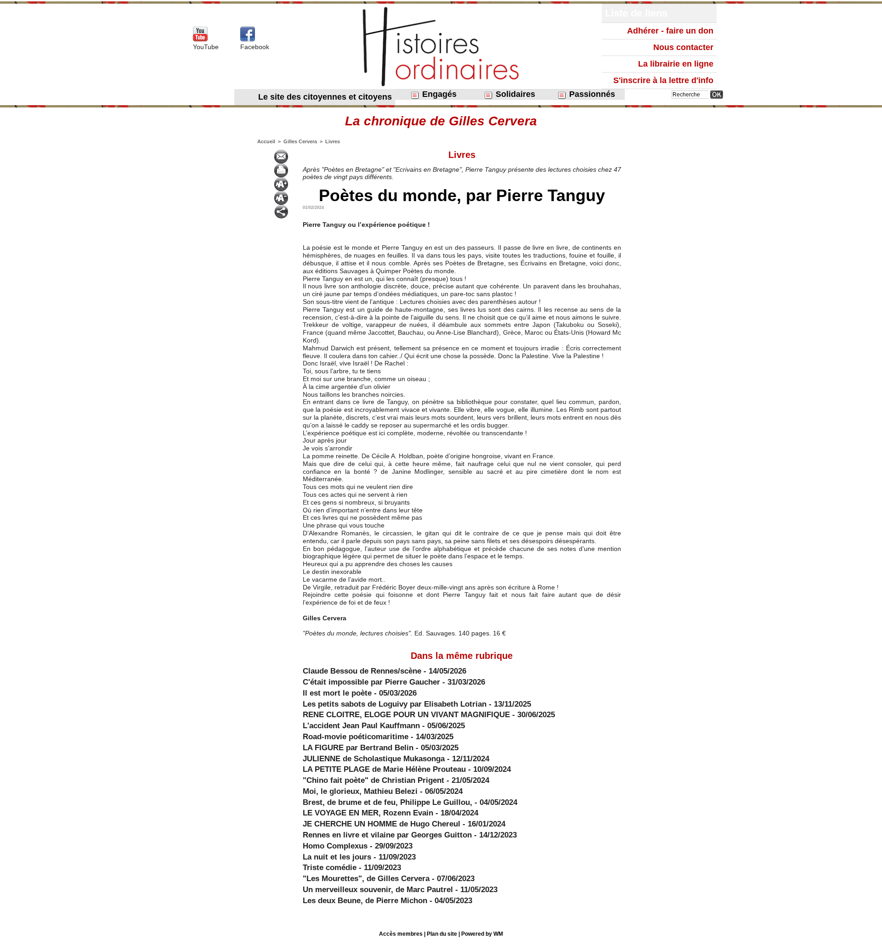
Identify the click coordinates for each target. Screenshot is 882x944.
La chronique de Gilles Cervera (441, 121)
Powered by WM (482, 934)
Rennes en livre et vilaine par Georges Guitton (387, 835)
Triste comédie (329, 867)
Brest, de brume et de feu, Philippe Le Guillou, (387, 802)
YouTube (206, 47)
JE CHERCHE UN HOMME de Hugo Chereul (381, 824)
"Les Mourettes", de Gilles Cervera (366, 878)
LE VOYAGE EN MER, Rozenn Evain (368, 813)
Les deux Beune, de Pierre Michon (365, 900)
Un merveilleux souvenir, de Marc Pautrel (378, 889)
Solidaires (514, 94)
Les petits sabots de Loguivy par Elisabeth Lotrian (394, 704)
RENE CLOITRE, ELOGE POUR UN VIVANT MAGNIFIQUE (407, 714)
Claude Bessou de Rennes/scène (362, 671)
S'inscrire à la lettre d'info (663, 80)
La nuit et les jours (337, 857)
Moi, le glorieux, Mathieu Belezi (360, 791)
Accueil (266, 141)
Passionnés (591, 94)
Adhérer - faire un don (670, 30)
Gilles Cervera (300, 141)
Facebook (254, 47)
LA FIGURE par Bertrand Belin (358, 747)
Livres (332, 141)
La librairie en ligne (675, 63)
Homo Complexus (335, 846)
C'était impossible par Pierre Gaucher (371, 682)
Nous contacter (683, 47)
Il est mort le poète (337, 693)
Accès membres (401, 934)
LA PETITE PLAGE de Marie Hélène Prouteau (384, 769)
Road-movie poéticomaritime (355, 736)
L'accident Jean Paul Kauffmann (361, 725)
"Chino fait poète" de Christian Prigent (373, 780)
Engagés (438, 94)
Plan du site (442, 934)
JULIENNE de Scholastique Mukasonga (374, 758)
